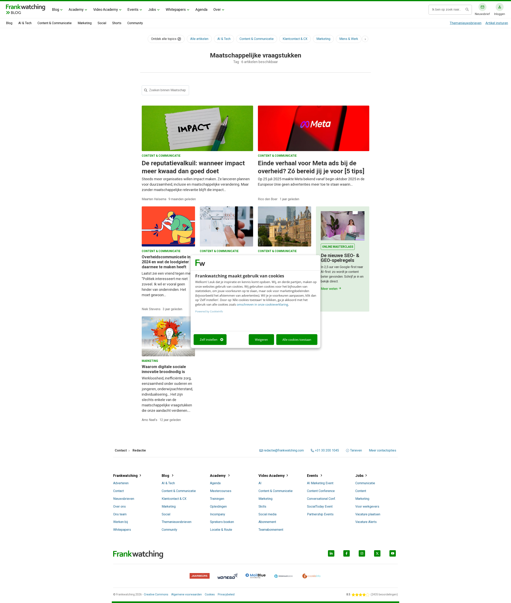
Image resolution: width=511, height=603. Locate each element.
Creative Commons (156, 594)
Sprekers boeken (222, 522)
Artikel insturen (496, 23)
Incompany (217, 514)
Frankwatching (125, 475)
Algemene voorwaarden (186, 594)
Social (102, 23)
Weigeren (261, 340)
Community (135, 23)
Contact (118, 491)
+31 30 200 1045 (327, 450)
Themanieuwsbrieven (465, 23)
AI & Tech (25, 23)
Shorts (116, 23)
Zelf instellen (208, 340)
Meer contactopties (382, 450)
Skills (262, 506)
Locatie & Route (221, 530)
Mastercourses (220, 491)
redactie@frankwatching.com (284, 450)
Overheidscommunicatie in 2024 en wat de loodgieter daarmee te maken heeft (166, 261)
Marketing (85, 23)
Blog (55, 9)
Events (133, 9)
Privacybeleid (226, 594)
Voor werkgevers (367, 506)
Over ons (119, 506)
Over (217, 9)
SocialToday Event (320, 506)
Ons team (120, 514)
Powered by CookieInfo (209, 311)
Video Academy (105, 9)
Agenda (201, 9)
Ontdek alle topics (164, 39)
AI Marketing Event (320, 483)
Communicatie (365, 483)
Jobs (152, 9)
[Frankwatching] (25, 7)
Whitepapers (176, 9)
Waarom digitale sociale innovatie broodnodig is (164, 369)
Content (360, 491)
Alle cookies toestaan (296, 340)
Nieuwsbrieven (123, 499)
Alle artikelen (199, 39)
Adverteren (121, 483)
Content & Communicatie (55, 23)
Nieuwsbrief (482, 14)
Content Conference (321, 491)
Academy (76, 9)
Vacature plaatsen (367, 514)
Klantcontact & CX (295, 39)
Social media (267, 514)
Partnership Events (320, 514)
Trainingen (217, 499)
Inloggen (499, 14)
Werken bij (120, 522)
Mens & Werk (348, 39)
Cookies (210, 594)
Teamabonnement (270, 530)
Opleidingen (218, 506)
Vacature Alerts (366, 522)
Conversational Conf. (321, 499)
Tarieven (356, 450)
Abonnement (267, 522)
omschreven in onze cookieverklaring (262, 304)
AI (259, 483)
